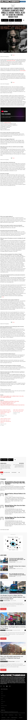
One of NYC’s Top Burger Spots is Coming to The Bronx (17, 566)
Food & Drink (3, 630)
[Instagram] (9, 686)
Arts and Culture (7, 472)
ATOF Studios (23, 70)
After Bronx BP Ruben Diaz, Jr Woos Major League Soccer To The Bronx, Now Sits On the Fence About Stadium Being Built (5, 467)
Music (2, 474)
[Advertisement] (14, 202)
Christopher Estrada (11, 60)
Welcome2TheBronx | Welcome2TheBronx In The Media (15, 494)
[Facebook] (1, 686)
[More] (23, 20)
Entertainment (14, 472)
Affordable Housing (4, 661)
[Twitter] (4, 686)
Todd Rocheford (7, 122)
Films (19, 472)
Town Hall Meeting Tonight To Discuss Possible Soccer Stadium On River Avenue (18, 465)
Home (12, 4)
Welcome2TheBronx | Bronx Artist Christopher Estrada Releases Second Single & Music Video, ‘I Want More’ (15, 482)
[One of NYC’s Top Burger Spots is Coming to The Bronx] (4, 568)
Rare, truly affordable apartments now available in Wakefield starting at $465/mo (17, 574)
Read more (3, 638)
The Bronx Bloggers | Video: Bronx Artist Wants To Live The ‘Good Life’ (15, 518)
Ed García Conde (12, 568)
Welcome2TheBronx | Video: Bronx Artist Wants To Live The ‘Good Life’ (15, 506)
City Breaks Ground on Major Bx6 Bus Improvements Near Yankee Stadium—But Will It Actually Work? (17, 559)
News (14, 4)
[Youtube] (6, 686)
